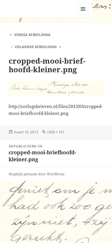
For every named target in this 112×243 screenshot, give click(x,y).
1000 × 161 (56, 132)
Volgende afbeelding (36, 46)
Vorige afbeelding (32, 34)
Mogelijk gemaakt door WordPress (36, 174)
